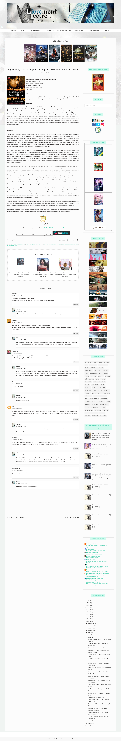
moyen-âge (88, 390)
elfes (97, 379)
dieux (87, 376)
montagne (101, 387)
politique (103, 396)
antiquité (100, 368)
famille (103, 379)
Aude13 (49, 228)
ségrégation (95, 407)
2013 (88, 621)
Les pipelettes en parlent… (94, 564)
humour (88, 387)
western (102, 413)
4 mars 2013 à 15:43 (17, 353)
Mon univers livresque (93, 556)
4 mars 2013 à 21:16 (21, 368)
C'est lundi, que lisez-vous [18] (96, 661)
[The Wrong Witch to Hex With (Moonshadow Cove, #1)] (98, 155)
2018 (88, 609)
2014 (88, 619)
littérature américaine (70, 244)
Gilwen (18, 309)
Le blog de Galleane (92, 544)
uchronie (97, 410)
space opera (104, 404)
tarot (103, 407)
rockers (94, 401)
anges (93, 368)
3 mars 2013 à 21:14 (17, 322)
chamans (105, 370)
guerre (87, 384)
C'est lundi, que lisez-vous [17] (96, 697)
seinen (108, 401)
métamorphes (96, 393)
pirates (95, 396)
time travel (89, 410)
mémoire (88, 393)
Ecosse (19, 244)
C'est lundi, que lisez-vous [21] (101, 515)
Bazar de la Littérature (93, 582)
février (90, 721)
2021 (88, 603)
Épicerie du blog (73, 738)
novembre (91, 625)
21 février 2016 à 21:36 (22, 483)
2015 (88, 616)
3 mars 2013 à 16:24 (21, 311)
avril (89, 635)
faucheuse (96, 382)
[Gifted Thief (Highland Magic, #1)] (98, 190)
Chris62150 (44, 228)
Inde (100, 362)
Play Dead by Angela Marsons (94, 580)
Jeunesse (106, 362)
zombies (87, 416)
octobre (90, 628)
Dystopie (88, 362)
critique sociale (95, 373)
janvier (90, 723)
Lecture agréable (55, 244)
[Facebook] (70, 240)
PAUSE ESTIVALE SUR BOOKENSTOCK (97, 571)
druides (100, 376)
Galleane (63, 228)
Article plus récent (16, 517)
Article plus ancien (70, 517)
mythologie (98, 390)
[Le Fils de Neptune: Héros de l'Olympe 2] (98, 170)
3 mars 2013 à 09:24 (17, 295)
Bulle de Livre (90, 559)
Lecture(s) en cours (98, 143)
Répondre (75, 304)
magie (94, 387)
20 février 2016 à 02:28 (17, 470)
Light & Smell (90, 549)
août (89, 632)
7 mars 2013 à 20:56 (17, 408)
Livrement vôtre (52, 738)
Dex (60, 228)
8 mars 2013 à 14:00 (21, 426)
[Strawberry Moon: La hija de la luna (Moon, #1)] (98, 204)
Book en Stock (90, 570)
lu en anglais (12, 245)
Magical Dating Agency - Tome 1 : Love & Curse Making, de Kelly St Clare (101, 446)
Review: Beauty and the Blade (94, 554)
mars (89, 637)
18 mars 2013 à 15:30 (21, 455)
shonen (87, 404)
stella (13, 406)
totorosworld (16, 468)
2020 (88, 605)
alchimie (104, 365)
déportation (89, 379)
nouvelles (106, 393)
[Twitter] (67, 240)
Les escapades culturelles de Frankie (97, 573)
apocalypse (89, 370)
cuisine (105, 373)
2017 (88, 612)
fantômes (88, 382)
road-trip (104, 399)
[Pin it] (77, 240)
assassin (97, 370)
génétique (95, 384)
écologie (95, 416)
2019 (88, 607)
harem (102, 384)
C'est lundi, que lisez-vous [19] (96, 648)
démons (107, 376)
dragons (93, 376)
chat (86, 373)
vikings (95, 413)
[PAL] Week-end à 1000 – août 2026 (95, 550)
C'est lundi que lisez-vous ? (93, 557)
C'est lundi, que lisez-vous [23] (101, 495)
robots (87, 401)
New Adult (93, 365)
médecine (107, 390)
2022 (88, 600)
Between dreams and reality (94, 578)
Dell (14, 244)
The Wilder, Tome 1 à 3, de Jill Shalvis (98, 658)
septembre (91, 630)
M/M (86, 365)
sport (87, 407)
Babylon (14, 437)
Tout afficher (109, 586)
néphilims (88, 396)
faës (23, 244)
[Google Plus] (74, 240)
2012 (88, 725)
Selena (14, 382)
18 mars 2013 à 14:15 (17, 439)
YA (99, 365)
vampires (88, 413)
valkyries (106, 410)
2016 (88, 614)
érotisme (103, 416)
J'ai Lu (46, 244)
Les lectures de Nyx (92, 552)
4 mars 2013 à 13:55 (21, 340)
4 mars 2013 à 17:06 (17, 384)
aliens (87, 368)
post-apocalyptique (92, 399)
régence (101, 401)
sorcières (95, 404)
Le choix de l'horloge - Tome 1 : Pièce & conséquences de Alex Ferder (102, 466)
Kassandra (55, 228)
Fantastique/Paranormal (34, 244)
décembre (91, 623)
